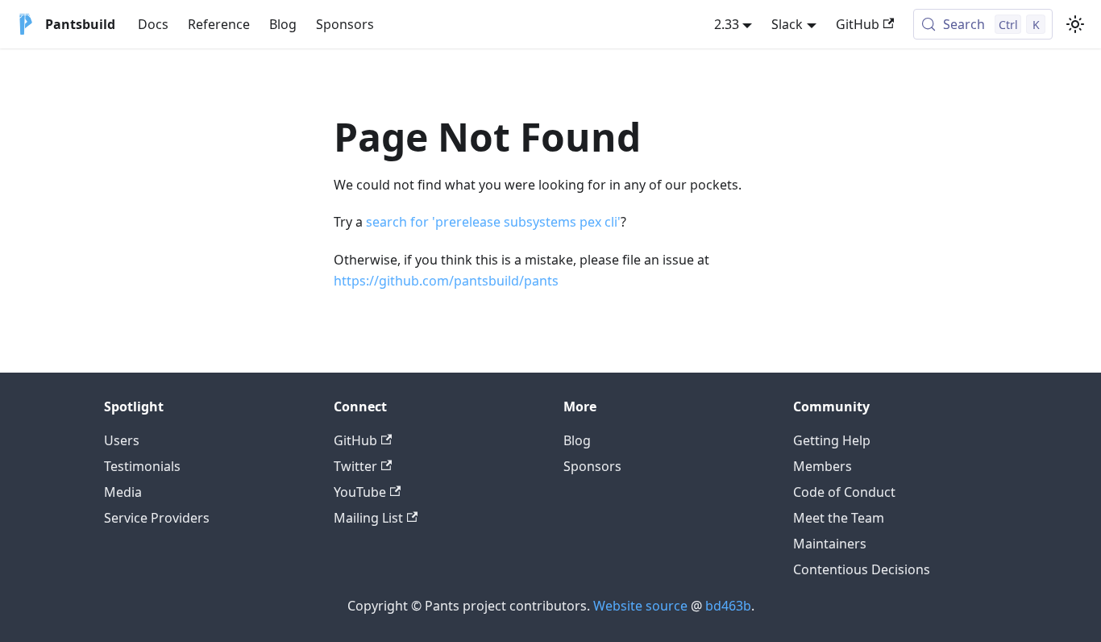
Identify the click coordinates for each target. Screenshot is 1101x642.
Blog (283, 24)
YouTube (360, 492)
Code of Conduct (844, 492)
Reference (219, 24)
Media (123, 492)
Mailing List (368, 518)
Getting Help (831, 440)
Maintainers (829, 543)
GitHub (857, 24)
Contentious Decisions (861, 569)
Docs (153, 24)
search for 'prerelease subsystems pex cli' (493, 222)
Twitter (355, 466)
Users (121, 440)
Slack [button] (787, 24)
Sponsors (345, 24)
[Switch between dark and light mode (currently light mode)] (1075, 24)
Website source (640, 606)
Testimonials (142, 466)
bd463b (728, 606)
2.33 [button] (726, 24)
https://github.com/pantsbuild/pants (446, 281)
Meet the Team (838, 518)
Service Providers (157, 518)
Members (822, 466)
